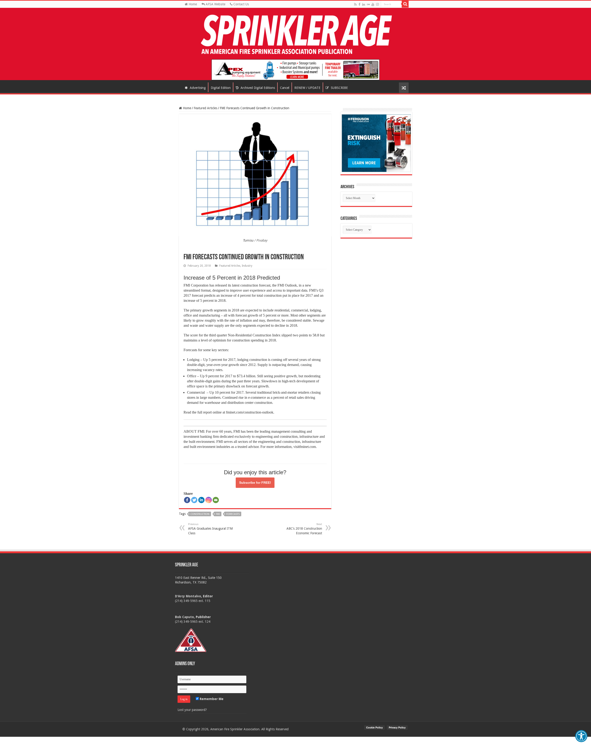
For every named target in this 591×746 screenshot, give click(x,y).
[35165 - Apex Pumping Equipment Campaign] (295, 69)
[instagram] (377, 4)
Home (192, 4)
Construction (199, 514)
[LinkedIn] (363, 4)
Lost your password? (192, 710)
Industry (247, 265)
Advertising (197, 88)
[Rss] (355, 4)
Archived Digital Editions (257, 88)
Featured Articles (205, 108)
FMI (218, 514)
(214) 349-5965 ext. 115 (192, 601)
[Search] (405, 4)
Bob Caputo (184, 617)
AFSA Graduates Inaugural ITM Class (210, 529)
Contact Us (240, 4)
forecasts (233, 514)
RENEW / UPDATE (307, 88)
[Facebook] (359, 4)
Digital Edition (221, 88)
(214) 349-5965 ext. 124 (192, 621)
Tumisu (248, 240)
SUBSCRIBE (339, 88)
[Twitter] (194, 500)
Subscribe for (255, 482)
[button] (581, 736)
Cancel (284, 88)
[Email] (216, 500)
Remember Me (211, 699)
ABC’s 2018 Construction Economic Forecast (304, 529)
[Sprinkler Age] (295, 34)
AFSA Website (215, 4)
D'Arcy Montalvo (188, 596)
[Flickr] (368, 4)
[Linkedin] (201, 500)
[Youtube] (373, 4)
